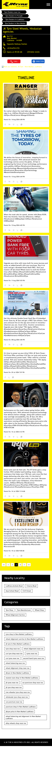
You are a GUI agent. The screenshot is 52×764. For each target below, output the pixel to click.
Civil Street (27, 591)
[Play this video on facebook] (26, 249)
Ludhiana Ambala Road (14, 586)
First (4, 564)
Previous (8, 564)
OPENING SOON (33, 52)
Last (29, 564)
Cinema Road (31, 586)
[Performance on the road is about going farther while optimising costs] (26, 395)
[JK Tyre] (15, 4)
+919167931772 (13, 48)
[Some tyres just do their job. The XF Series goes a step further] (26, 454)
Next (24, 564)
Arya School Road (12, 591)
